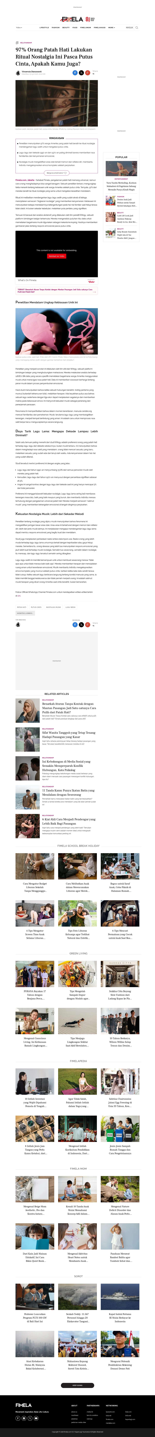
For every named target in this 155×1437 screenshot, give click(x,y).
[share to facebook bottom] (75, 624)
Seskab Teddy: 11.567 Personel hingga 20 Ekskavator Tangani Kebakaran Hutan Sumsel (77, 1318)
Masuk (129, 27)
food (75, 28)
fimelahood (99, 28)
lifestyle (44, 28)
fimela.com (67, 1432)
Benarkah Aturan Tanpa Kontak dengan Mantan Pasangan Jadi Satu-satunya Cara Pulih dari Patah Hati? (69, 708)
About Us (74, 1412)
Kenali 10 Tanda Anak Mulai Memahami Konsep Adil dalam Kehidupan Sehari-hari (77, 1210)
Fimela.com (109, 1419)
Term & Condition (92, 1415)
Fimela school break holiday (79, 846)
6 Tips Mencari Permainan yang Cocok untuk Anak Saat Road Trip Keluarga (120, 934)
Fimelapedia (78, 1061)
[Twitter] (30, 1418)
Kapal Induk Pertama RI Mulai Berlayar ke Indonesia (120, 1318)
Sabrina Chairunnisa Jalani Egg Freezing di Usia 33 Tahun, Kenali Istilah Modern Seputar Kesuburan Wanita (120, 1102)
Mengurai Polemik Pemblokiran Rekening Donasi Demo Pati (120, 1365)
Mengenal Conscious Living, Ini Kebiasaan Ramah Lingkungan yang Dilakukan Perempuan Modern (34, 1042)
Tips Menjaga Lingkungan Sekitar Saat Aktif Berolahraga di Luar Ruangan (77, 1042)
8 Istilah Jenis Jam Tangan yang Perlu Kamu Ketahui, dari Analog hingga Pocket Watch (34, 1150)
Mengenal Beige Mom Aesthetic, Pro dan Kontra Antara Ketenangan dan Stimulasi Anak (34, 1210)
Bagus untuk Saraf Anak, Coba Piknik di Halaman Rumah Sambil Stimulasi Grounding (120, 887)
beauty (66, 28)
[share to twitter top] (81, 72)
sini (19, 596)
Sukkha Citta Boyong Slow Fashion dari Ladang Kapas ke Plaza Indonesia (120, 995)
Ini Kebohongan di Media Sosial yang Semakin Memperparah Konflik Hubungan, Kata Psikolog (66, 766)
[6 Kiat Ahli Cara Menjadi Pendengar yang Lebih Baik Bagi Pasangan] (28, 826)
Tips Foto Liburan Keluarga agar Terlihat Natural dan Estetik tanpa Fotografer (77, 934)
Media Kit (90, 1412)
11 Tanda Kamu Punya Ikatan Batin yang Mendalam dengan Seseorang (68, 793)
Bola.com (128, 1412)
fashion (56, 28)
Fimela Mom (78, 1169)
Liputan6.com (110, 1412)
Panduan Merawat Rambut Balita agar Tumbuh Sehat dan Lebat (120, 1257)
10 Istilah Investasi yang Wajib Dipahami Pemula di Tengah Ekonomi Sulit (34, 1102)
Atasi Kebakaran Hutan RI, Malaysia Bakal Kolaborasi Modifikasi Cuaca (35, 1365)
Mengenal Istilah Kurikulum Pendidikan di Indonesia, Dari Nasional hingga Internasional (77, 1150)
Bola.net (108, 1415)
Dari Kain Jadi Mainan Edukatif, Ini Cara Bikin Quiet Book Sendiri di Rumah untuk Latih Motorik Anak (35, 1257)
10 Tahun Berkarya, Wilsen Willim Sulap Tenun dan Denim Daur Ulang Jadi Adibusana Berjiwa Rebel (120, 1042)
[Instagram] (24, 1418)
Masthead (74, 1415)
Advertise (74, 1419)
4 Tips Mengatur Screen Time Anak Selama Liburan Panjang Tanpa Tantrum (34, 934)
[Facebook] (18, 1418)
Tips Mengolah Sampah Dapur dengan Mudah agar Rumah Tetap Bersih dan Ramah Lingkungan (77, 995)
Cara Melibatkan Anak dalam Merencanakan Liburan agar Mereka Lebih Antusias (77, 887)
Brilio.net (128, 1415)
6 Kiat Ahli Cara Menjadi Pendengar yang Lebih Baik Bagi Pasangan (69, 821)
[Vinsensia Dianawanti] (19, 72)
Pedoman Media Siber (78, 1422)
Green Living (78, 953)
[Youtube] (36, 1418)
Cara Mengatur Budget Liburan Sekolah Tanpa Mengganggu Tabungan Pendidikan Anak (35, 887)
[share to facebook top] (75, 72)
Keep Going (77, 1385)
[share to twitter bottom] (81, 624)
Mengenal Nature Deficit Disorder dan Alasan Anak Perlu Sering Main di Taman (120, 1210)
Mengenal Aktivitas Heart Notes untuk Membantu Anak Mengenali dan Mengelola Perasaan (77, 1257)
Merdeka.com (110, 1423)
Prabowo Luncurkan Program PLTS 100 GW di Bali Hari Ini (35, 1318)
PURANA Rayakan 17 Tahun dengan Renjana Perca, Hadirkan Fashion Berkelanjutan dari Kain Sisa (35, 995)
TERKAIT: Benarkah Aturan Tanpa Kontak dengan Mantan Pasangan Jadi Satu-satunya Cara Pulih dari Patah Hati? (55, 291)
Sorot (78, 1276)
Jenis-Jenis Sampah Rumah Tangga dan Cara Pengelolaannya (120, 1150)
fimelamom (85, 28)
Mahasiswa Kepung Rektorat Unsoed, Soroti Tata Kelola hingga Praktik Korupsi (77, 1365)
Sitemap (89, 1419)
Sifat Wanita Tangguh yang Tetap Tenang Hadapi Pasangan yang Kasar (68, 735)
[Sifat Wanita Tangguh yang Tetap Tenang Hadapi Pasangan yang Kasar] (28, 739)
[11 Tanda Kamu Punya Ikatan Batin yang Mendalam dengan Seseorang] (28, 797)
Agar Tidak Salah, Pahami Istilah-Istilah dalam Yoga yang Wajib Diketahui (77, 1102)
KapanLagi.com (130, 1419)
